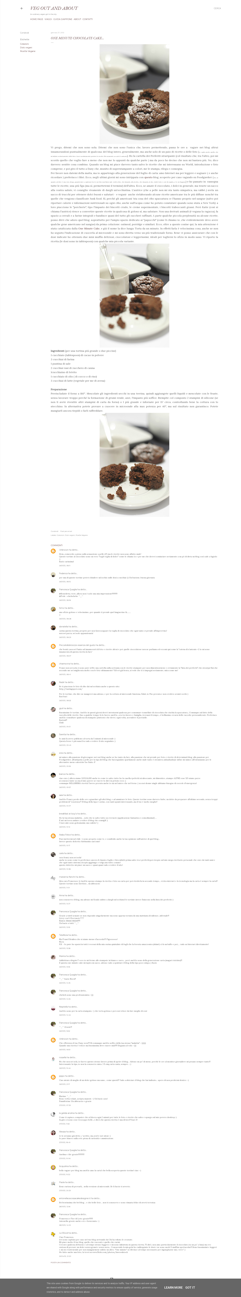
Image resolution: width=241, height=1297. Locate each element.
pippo (62, 1076)
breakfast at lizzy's (68, 813)
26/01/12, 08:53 (65, 700)
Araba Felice (65, 835)
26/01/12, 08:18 (65, 600)
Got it (190, 1287)
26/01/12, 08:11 (64, 566)
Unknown (63, 550)
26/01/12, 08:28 (65, 619)
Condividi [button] (24, 33)
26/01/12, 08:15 (65, 582)
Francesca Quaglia (68, 589)
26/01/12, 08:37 (65, 656)
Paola (62, 1182)
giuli (61, 708)
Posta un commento (61, 1262)
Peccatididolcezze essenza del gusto (77, 645)
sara (61, 795)
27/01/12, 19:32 (64, 1174)
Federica (63, 573)
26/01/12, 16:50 (64, 1050)
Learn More (173, 1287)
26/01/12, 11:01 (64, 888)
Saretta (62, 734)
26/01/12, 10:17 (64, 845)
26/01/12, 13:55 (64, 967)
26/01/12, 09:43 (65, 745)
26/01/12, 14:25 (64, 983)
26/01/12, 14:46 (65, 1015)
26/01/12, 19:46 (64, 1068)
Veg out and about (54, 8)
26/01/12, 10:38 (65, 869)
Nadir (61, 682)
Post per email (66, 531)
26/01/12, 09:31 (65, 727)
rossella (62, 1057)
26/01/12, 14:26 (64, 999)
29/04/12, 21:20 (65, 1256)
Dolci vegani (26, 47)
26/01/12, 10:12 (64, 827)
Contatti (88, 19)
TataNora (63, 935)
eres (61, 753)
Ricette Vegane (27, 51)
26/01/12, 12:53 (64, 927)
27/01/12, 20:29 (65, 1190)
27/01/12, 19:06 (64, 1158)
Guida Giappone (62, 19)
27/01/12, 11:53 (64, 1124)
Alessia (62, 1131)
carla (61, 853)
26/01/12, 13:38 (64, 948)
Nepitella (63, 1007)
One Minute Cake (89, 228)
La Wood (63, 1233)
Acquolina (64, 1166)
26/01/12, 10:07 (65, 806)
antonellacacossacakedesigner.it (75, 1198)
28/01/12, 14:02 (65, 1225)
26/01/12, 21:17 (64, 1084)
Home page (36, 19)
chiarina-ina (64, 663)
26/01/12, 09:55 (65, 766)
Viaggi (48, 19)
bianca (62, 774)
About (77, 19)
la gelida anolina (66, 1113)
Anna (61, 895)
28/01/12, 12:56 (64, 1206)
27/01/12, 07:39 (65, 1105)
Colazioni (24, 44)
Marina (62, 956)
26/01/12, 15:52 (64, 1031)
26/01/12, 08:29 (65, 637)
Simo (61, 608)
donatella (63, 626)
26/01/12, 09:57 (65, 787)
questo (148, 177)
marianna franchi (67, 877)
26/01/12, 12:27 (64, 904)
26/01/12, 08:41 (65, 674)
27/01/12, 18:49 (64, 1142)
